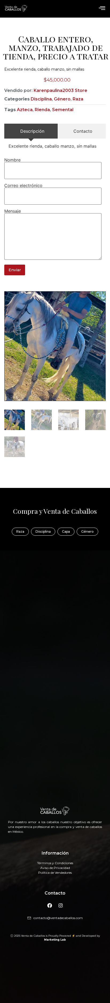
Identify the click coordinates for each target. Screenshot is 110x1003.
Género (62, 99)
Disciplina (41, 99)
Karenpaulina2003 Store (60, 90)
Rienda (42, 109)
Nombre (12, 160)
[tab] (31, 131)
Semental (62, 109)
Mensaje (12, 211)
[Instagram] (60, 905)
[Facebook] (49, 905)
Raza (78, 99)
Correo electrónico (23, 185)
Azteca (25, 109)
